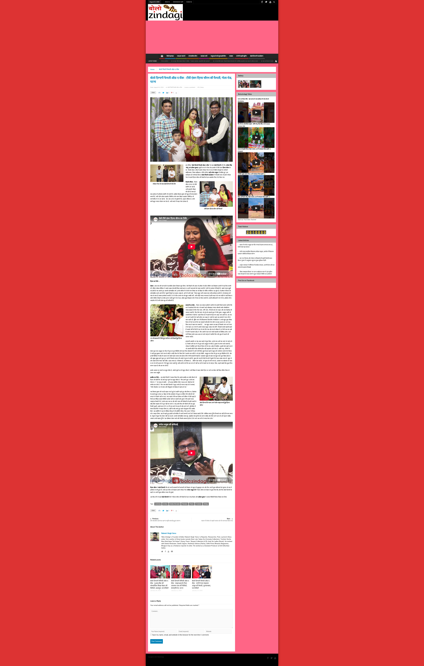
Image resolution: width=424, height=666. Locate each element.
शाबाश (231, 56)
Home (152, 69)
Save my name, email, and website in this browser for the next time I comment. (180, 635)
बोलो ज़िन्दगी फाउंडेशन (256, 56)
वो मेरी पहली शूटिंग (241, 56)
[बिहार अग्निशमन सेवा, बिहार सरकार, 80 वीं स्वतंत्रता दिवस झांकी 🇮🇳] (256, 208)
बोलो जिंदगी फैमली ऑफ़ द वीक (169, 69)
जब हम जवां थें (181, 56)
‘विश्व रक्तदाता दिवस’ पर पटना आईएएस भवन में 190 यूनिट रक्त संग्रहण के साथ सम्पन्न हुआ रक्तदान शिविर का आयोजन (255, 273)
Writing (206, 504)
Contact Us (189, 2)
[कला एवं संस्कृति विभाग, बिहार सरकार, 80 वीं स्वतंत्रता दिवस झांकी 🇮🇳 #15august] (256, 162)
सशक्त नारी (204, 56)
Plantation (184, 504)
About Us (167, 2)
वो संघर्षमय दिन (193, 56)
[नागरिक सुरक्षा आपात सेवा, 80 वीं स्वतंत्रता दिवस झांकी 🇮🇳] (256, 185)
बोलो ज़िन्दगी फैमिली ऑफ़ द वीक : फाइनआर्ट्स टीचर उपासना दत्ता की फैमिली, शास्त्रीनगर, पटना (180, 584)
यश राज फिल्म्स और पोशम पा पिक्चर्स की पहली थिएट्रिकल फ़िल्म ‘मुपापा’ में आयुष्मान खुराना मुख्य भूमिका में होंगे (255, 259)
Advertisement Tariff (178, 2)
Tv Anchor (198, 504)
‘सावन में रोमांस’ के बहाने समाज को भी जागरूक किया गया (217, 520)
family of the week (175, 504)
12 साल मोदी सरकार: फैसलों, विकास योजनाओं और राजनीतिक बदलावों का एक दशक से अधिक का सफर (183, 61)
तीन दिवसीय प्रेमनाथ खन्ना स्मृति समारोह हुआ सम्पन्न (165, 520)
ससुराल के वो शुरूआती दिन (218, 56)
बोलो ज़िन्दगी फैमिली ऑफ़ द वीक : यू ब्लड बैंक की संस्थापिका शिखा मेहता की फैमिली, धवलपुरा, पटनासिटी (159, 584)
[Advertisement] (212, 37)
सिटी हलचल (170, 56)
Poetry (191, 504)
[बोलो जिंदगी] (165, 12)
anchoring (158, 504)
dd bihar (165, 504)
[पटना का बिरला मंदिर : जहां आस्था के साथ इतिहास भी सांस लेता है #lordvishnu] (256, 112)
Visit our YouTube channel (247, 219)
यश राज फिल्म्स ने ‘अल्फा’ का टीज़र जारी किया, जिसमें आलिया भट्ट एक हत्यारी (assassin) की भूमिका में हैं (232, 61)
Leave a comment (189, 87)
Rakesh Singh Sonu (168, 533)
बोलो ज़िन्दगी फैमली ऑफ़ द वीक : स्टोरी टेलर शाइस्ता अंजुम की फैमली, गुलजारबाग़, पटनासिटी (201, 584)
